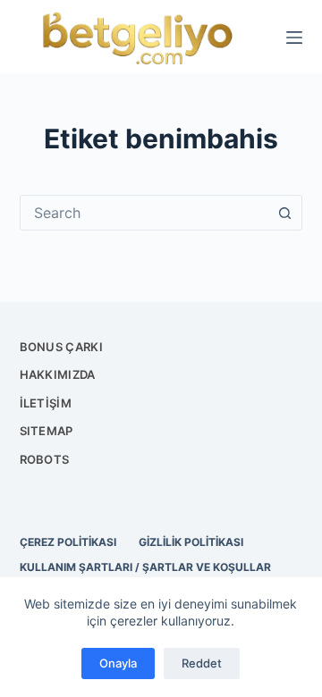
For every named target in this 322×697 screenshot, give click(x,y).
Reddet (202, 663)
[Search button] (284, 213)
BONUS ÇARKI (61, 347)
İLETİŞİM (46, 403)
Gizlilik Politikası (191, 542)
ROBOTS (45, 459)
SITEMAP (46, 431)
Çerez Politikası (68, 542)
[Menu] (294, 37)
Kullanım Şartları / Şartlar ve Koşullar (145, 567)
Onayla (118, 663)
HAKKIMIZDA (58, 374)
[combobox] (144, 213)
